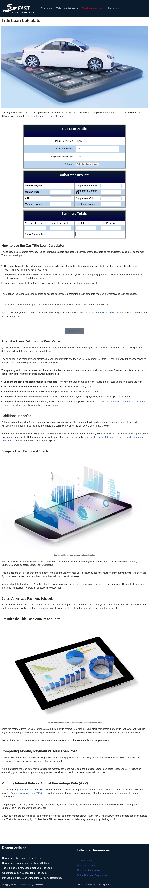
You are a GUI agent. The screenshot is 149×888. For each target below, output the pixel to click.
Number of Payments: (36, 223)
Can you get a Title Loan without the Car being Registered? (32, 877)
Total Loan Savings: (85, 204)
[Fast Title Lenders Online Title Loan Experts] (19, 8)
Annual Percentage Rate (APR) (26, 793)
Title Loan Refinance (67, 8)
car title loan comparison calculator (127, 401)
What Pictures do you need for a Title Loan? (24, 873)
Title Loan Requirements (89, 870)
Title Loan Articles (86, 865)
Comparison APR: (84, 198)
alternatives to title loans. (106, 312)
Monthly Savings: (34, 204)
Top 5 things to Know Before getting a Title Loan (27, 868)
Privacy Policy (105, 884)
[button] (118, 8)
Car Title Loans (84, 860)
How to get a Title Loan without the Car (22, 858)
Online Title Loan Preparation (92, 875)
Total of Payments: (60, 223)
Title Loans (46, 8)
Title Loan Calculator (93, 8)
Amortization (45, 608)
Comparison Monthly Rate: (86, 192)
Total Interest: (82, 223)
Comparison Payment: (86, 185)
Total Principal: (108, 223)
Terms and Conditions (86, 884)
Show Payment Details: (37, 234)
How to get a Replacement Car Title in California (26, 863)
